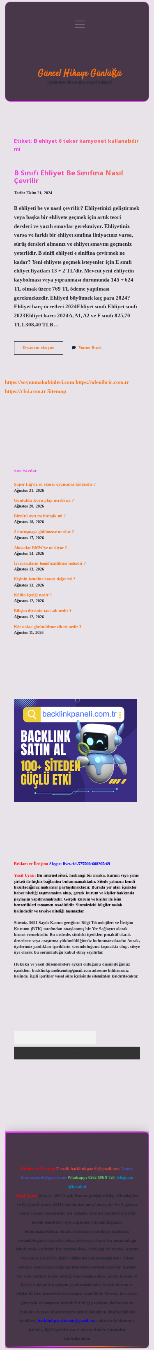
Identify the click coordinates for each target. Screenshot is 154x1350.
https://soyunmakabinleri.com (39, 382)
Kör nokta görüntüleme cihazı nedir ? (47, 626)
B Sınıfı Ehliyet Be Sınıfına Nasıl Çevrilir (68, 176)
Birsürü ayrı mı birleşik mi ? (40, 516)
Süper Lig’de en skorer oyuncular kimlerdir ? (55, 484)
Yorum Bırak (90, 347)
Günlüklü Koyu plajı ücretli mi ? (44, 500)
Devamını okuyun (43, 349)
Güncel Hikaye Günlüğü (80, 73)
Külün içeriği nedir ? (33, 595)
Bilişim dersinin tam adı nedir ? (42, 610)
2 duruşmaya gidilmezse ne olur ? (44, 531)
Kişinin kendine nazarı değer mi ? (44, 579)
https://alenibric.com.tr (102, 382)
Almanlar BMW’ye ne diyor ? (40, 547)
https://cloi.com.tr (25, 391)
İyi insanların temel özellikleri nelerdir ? (50, 563)
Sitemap (56, 391)
